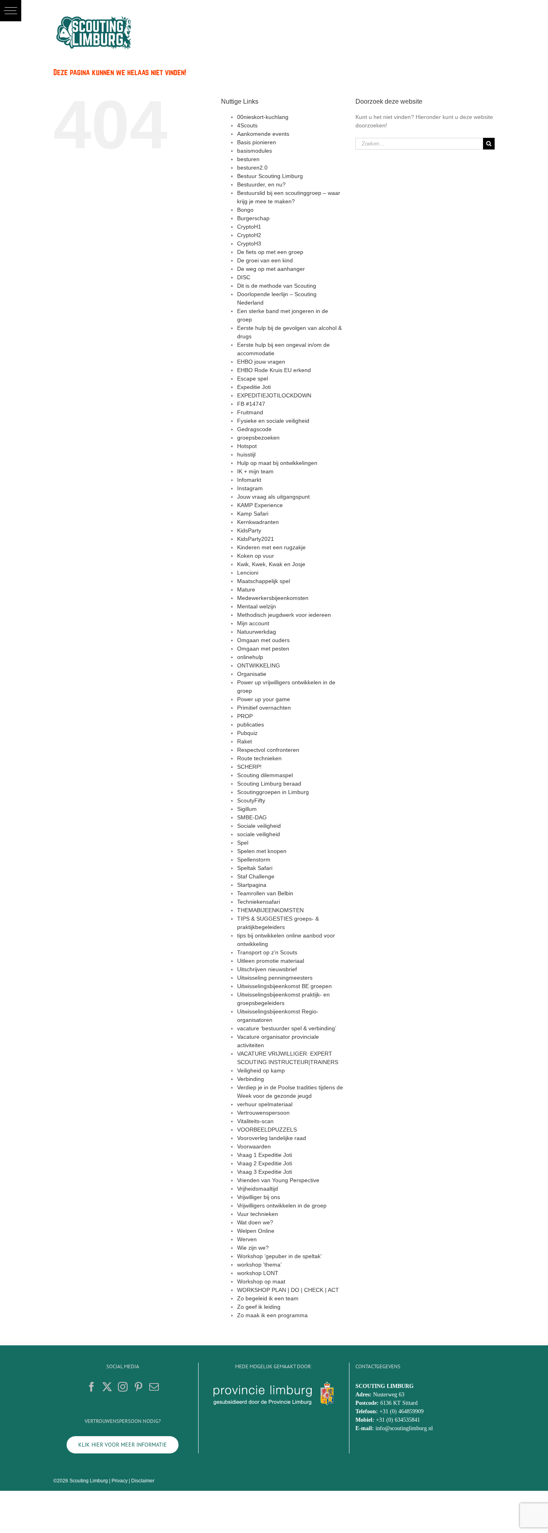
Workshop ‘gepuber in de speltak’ (279, 1256)
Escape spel (252, 378)
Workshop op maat (261, 1281)
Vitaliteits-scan (255, 1121)
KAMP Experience (260, 505)
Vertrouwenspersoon (263, 1112)
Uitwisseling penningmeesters (275, 977)
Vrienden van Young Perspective (278, 1180)
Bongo (245, 210)
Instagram (250, 488)
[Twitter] (107, 1387)
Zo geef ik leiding (258, 1307)
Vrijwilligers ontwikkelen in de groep (282, 1205)
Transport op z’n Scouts (267, 952)
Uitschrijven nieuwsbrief (267, 969)
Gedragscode (254, 429)
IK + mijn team (255, 471)
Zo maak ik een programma (272, 1315)
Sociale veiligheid (259, 826)
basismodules (254, 150)
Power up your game (263, 699)
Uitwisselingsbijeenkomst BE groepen (284, 986)
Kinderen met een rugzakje (271, 547)
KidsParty (249, 530)
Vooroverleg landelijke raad (271, 1138)
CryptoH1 (249, 226)
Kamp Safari (252, 513)
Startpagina (251, 885)
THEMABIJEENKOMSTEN (270, 910)
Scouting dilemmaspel (265, 775)
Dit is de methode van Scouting (276, 285)
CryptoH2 (249, 235)
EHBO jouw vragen (261, 361)
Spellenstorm (253, 859)
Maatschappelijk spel (263, 581)
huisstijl (246, 454)
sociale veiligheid (258, 834)
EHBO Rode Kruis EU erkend (274, 370)
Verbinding (250, 1079)
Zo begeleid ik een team (267, 1298)
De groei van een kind (265, 260)
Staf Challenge (255, 876)
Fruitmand (250, 412)
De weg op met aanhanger (271, 269)
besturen (248, 159)
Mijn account (253, 623)
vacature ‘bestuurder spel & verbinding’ (286, 1028)
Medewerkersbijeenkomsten (273, 598)
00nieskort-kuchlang (262, 117)
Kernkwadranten (258, 522)
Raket (244, 741)
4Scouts (247, 125)
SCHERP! (249, 766)
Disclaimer (142, 1481)
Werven (247, 1239)
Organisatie (251, 674)
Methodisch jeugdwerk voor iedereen (284, 615)
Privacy (120, 1481)
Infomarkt (249, 480)
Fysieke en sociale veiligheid (273, 421)
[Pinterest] (138, 1387)
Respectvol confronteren (268, 750)
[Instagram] (123, 1387)
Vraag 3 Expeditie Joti (264, 1172)
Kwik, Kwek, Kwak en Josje (271, 564)
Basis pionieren (256, 142)
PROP (245, 716)
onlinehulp (250, 657)
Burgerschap (253, 218)
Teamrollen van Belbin (265, 893)
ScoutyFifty (251, 800)
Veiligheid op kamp (261, 1070)
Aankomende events (263, 134)
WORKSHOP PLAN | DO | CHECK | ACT (288, 1290)
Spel (242, 842)
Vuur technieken (257, 1214)
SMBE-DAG (252, 817)
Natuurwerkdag (256, 631)
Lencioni (247, 572)
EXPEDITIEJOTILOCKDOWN (274, 395)
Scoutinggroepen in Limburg (273, 792)
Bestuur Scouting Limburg (270, 176)
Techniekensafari (258, 902)
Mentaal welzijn (256, 606)
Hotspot (247, 446)
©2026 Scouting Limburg (80, 1481)
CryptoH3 (249, 243)
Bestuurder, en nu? (261, 184)
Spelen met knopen (261, 851)
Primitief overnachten (264, 707)
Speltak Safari (254, 868)
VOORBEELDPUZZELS (267, 1129)
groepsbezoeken (258, 437)
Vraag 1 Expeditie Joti (264, 1155)
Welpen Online (255, 1231)
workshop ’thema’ (259, 1264)
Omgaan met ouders (263, 640)
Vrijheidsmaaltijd (257, 1188)
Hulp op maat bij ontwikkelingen (277, 463)
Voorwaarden (254, 1146)
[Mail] (154, 1387)
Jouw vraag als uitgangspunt (273, 496)
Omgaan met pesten (263, 648)
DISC (243, 277)
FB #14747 (251, 404)
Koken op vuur (255, 556)
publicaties (250, 724)
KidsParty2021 (255, 539)
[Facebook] (91, 1387)
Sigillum (247, 809)
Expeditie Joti (254, 387)
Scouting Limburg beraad (269, 783)
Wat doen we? (255, 1222)
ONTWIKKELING (258, 665)
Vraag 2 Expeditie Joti (264, 1163)
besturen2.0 (252, 167)
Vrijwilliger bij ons (258, 1197)
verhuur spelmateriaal (264, 1104)
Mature (246, 589)
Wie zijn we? (253, 1247)
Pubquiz (247, 733)
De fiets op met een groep (270, 252)
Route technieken (259, 758)
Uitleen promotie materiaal (270, 961)
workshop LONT (257, 1273)
